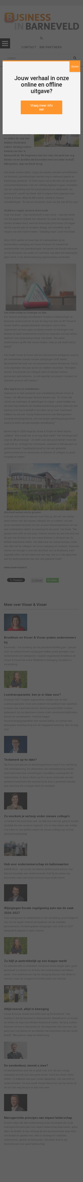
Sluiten (75, 66)
